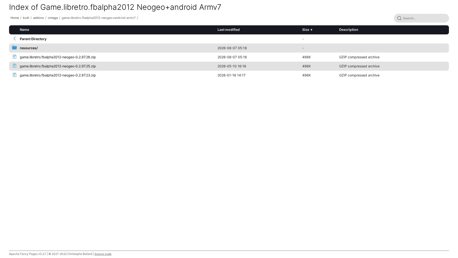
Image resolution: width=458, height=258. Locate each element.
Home (14, 18)
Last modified (229, 29)
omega (53, 18)
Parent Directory (33, 39)
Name (24, 29)
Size (305, 29)
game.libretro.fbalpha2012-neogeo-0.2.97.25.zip (58, 66)
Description (348, 29)
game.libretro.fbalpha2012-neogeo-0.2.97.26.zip (58, 57)
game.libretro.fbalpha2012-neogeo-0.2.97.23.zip (58, 75)
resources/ (29, 48)
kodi (26, 18)
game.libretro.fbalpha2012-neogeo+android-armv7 (98, 18)
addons (38, 18)
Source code (102, 254)
